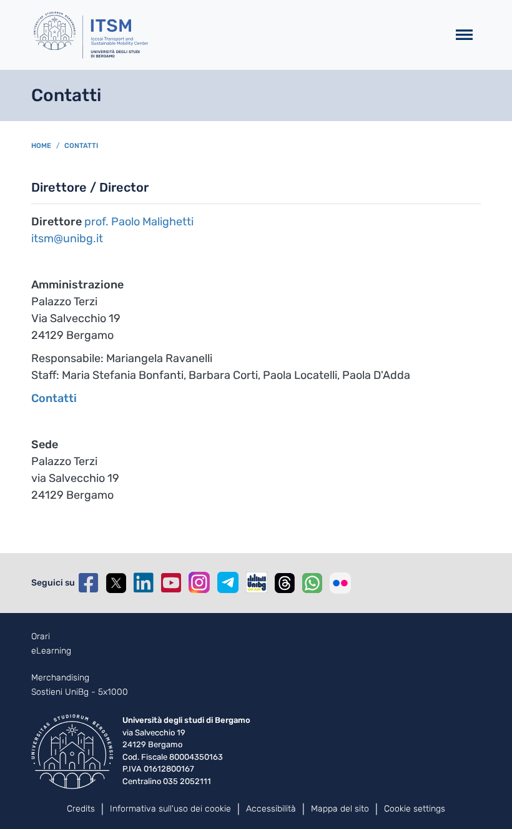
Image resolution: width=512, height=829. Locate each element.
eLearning (51, 651)
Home (41, 146)
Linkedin (144, 583)
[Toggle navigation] (464, 35)
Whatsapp (312, 583)
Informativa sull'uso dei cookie (170, 808)
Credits (81, 808)
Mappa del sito (340, 808)
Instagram (199, 582)
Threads (285, 583)
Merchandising (60, 678)
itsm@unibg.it (67, 238)
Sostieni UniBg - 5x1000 (79, 692)
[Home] (234, 35)
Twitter (116, 583)
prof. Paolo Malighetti (139, 221)
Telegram (228, 582)
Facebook (89, 583)
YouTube (171, 583)
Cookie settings (414, 808)
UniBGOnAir (256, 582)
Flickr (340, 583)
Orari (40, 637)
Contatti (81, 146)
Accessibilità (271, 808)
